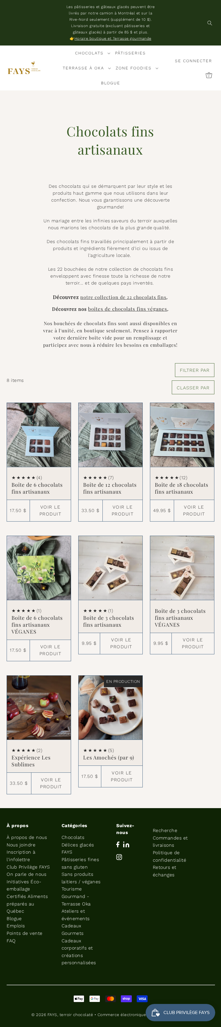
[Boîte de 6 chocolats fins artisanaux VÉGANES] (39, 568)
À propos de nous (27, 837)
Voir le (50, 510)
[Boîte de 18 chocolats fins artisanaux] (182, 435)
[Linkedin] (126, 844)
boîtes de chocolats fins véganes (127, 309)
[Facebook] (117, 844)
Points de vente (25, 933)
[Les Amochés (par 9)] (110, 708)
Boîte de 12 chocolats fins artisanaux (110, 488)
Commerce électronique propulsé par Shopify (144, 1014)
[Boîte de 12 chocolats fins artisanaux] (110, 435)
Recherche (165, 830)
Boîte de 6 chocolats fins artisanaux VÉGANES (37, 624)
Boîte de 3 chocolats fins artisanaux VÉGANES (180, 617)
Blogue (14, 918)
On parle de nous (26, 874)
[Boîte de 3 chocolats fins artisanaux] (110, 568)
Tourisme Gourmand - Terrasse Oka (76, 896)
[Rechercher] (209, 23)
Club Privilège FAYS (28, 867)
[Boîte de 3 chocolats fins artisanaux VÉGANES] (182, 568)
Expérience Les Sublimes (31, 761)
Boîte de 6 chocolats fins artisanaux (37, 488)
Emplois (16, 926)
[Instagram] (119, 856)
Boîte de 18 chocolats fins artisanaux (181, 488)
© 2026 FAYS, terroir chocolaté (62, 1014)
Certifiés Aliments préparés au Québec (27, 904)
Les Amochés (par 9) (108, 757)
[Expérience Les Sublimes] (39, 708)
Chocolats (73, 837)
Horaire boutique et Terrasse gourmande (113, 38)
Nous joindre (21, 845)
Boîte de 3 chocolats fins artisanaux (108, 621)
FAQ (11, 940)
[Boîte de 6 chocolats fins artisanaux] (39, 435)
